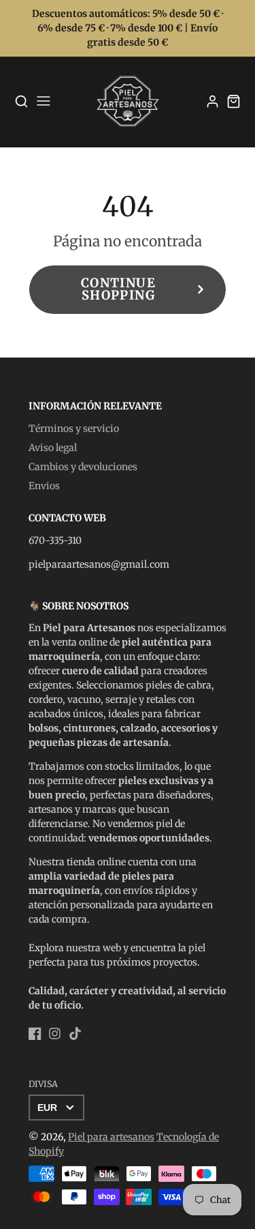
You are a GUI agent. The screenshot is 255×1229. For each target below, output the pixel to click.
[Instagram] (54, 1033)
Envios (44, 486)
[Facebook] (35, 1033)
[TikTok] (75, 1033)
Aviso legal (53, 448)
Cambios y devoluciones (83, 467)
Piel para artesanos (111, 1137)
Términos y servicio (74, 428)
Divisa (43, 1084)
